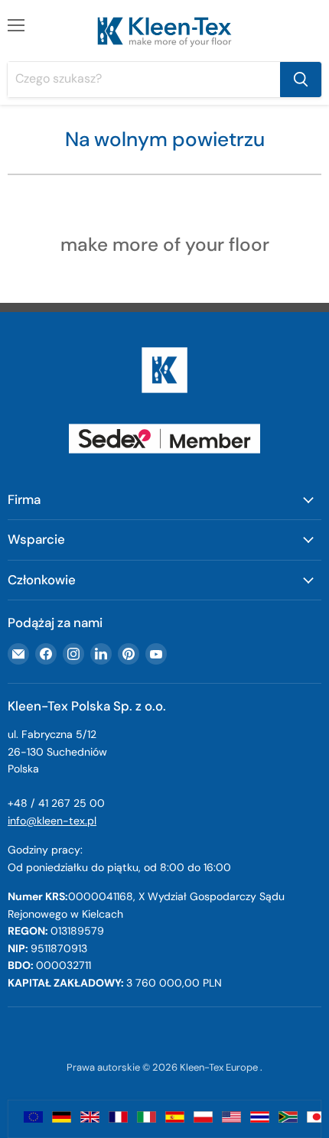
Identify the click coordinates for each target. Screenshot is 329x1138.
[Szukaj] (300, 79)
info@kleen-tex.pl (52, 820)
